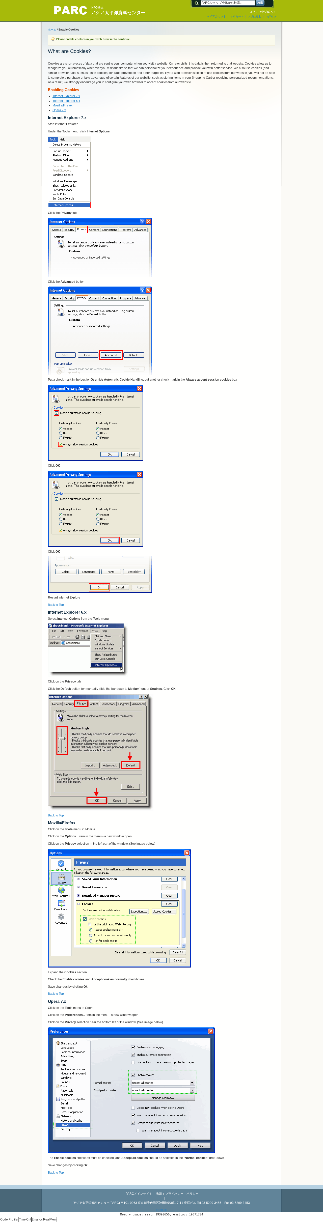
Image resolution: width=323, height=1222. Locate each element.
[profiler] (161, 1210)
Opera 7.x (59, 110)
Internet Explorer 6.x (66, 101)
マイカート (237, 16)
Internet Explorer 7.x (66, 96)
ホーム (52, 29)
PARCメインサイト (139, 1194)
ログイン (270, 16)
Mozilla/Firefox (62, 105)
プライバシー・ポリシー (182, 1194)
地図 (159, 1194)
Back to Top (56, 605)
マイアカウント (216, 16)
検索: (198, 3)
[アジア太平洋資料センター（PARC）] (96, 10)
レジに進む (254, 16)
